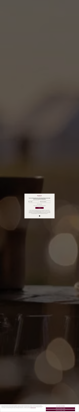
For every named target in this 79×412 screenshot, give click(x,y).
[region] (39, 408)
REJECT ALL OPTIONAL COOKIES (60, 408)
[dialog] (39, 206)
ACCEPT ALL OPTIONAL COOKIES (60, 410)
